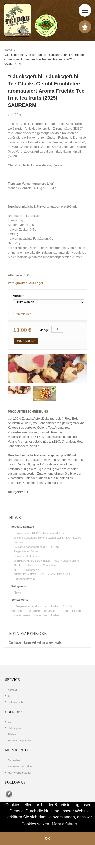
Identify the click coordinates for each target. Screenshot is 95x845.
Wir (10, 722)
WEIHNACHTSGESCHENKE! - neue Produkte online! (47, 560)
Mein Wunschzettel (19, 772)
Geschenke (22, 615)
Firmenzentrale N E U (27, 579)
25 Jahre (34, 611)
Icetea (55, 615)
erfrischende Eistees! (27, 556)
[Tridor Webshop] (30, 20)
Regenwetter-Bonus (26, 551)
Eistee (76, 611)
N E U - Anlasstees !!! (27, 569)
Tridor (55, 606)
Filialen (12, 734)
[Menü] (85, 10)
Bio (65, 611)
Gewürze (40, 615)
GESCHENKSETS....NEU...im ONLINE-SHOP (42, 574)
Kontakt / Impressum (20, 740)
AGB (10, 696)
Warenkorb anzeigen (20, 766)
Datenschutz (15, 702)
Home (8, 50)
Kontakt (12, 689)
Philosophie (15, 728)
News (17, 592)
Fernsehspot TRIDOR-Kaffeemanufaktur (39, 533)
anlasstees (51, 611)
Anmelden (14, 760)
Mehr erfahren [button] (64, 824)
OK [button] (47, 838)
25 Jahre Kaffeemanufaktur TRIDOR (36, 546)
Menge (18, 296)
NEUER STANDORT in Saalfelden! (35, 565)
